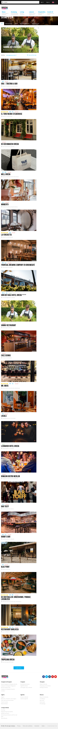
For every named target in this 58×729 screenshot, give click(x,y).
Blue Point (5, 566)
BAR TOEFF (5, 506)
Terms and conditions (27, 726)
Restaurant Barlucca (10, 629)
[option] (20, 40)
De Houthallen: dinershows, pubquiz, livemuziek (16, 598)
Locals (4, 416)
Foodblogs (42, 698)
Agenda (22, 694)
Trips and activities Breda (7, 700)
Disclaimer (37, 726)
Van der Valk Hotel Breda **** (13, 295)
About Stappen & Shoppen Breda (9, 684)
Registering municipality (7, 711)
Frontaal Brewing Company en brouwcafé (18, 265)
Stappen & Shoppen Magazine (8, 685)
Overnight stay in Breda (26, 687)
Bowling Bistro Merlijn (10, 476)
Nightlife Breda (24, 685)
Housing (3, 710)
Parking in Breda (44, 687)
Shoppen (42, 682)
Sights (3, 694)
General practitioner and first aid (9, 715)
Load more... (18, 668)
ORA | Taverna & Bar (9, 83)
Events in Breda (24, 697)
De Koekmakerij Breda (10, 144)
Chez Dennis (6, 355)
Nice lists (42, 700)
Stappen (22, 682)
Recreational (35, 23)
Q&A (2, 716)
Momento (5, 204)
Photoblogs (42, 703)
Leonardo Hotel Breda (10, 446)
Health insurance (5, 713)
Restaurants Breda (25, 684)
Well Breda (5, 174)
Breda (43, 726)
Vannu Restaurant (8, 325)
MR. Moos (4, 385)
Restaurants (8, 23)
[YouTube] (55, 676)
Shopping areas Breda (45, 685)
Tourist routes (4, 702)
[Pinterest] (52, 676)
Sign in (42, 2)
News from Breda (44, 697)
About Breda (4, 718)
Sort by (3, 55)
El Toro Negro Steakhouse (11, 114)
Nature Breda (4, 703)
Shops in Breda (43, 684)
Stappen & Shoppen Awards (8, 689)
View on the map (32, 55)
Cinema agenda (24, 698)
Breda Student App (5, 687)
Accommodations (25, 23)
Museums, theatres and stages (8, 698)
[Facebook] (43, 676)
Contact (3, 690)
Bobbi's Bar (5, 536)
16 (3, 293)
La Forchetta (6, 234)
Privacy (18, 726)
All (2, 23)
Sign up (48, 2)
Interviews (42, 702)
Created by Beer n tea (52, 726)
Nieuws (42, 694)
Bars (16, 23)
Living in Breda (5, 707)
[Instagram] (49, 676)
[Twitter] (46, 676)
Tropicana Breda (7, 659)
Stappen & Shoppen (6, 682)
